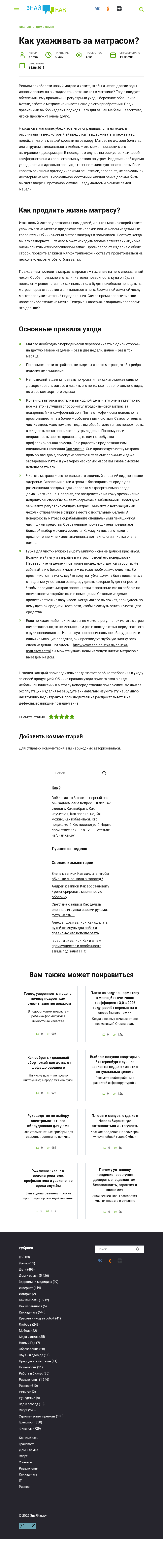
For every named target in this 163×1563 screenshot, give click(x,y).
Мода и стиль (29, 1337)
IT (20, 1257)
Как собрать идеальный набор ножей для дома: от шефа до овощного (48, 1062)
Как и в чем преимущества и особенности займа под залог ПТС (76, 945)
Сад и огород (28, 1404)
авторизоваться (107, 748)
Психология (27, 1367)
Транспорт (26, 1422)
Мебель (25, 1331)
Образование (29, 1349)
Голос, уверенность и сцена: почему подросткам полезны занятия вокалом (48, 998)
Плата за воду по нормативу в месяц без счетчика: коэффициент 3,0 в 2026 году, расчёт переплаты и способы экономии (114, 1002)
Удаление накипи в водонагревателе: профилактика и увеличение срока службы (48, 1178)
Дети (22, 1269)
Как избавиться (30, 1306)
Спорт (23, 1410)
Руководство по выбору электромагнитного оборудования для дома (48, 1121)
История (25, 1294)
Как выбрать (28, 1300)
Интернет (26, 1288)
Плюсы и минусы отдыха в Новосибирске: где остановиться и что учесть (115, 1121)
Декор (24, 1263)
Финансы (26, 1428)
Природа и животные (35, 1361)
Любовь (25, 1324)
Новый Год (27, 1343)
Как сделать (28, 1312)
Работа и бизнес (31, 1373)
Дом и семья (28, 1276)
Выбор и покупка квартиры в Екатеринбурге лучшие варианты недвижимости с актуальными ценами (115, 1064)
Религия (25, 1392)
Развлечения (28, 1379)
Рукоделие (27, 1398)
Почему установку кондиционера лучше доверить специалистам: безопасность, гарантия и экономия (115, 1180)
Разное (24, 1386)
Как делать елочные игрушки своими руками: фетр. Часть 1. (80, 909)
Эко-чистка (75, 449)
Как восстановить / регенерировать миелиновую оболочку (80, 891)
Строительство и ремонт (37, 1416)
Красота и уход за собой (36, 1318)
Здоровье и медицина (35, 1282)
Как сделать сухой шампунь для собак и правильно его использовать (80, 927)
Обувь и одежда (31, 1355)
